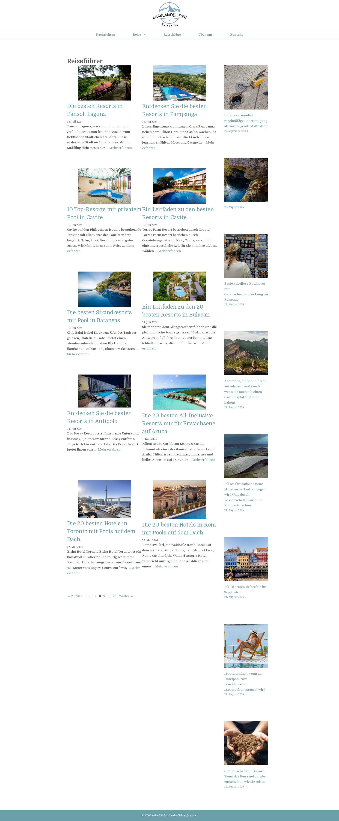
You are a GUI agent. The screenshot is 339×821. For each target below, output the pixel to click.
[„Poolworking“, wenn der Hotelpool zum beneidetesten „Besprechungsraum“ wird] (246, 665)
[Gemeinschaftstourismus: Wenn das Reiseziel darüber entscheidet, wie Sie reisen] (246, 762)
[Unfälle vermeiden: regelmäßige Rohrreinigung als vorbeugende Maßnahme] (246, 107)
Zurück (75, 596)
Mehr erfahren (120, 148)
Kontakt (236, 35)
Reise (137, 35)
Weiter (126, 596)
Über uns (205, 35)
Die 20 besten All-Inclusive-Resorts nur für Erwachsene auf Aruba (178, 423)
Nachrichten (105, 35)
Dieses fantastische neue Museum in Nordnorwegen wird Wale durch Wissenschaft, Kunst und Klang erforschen (245, 494)
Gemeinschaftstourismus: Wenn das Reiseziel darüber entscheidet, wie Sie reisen (245, 776)
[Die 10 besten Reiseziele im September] (246, 578)
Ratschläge (172, 35)
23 (115, 596)
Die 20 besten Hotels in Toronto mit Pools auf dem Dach (101, 531)
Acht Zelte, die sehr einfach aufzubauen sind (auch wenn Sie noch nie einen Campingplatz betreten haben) (245, 392)
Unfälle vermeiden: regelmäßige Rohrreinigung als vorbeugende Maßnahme (246, 120)
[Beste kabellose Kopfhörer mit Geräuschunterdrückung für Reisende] (246, 275)
